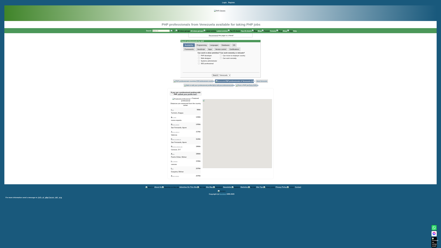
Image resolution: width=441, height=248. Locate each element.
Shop (285, 31)
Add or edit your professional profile (223, 85)
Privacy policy (281, 187)
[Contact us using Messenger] (434, 235)
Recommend (213, 35)
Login (224, 2)
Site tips (259, 187)
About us (158, 187)
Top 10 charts (246, 31)
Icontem (223, 194)
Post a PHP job (254, 85)
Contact (298, 187)
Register (231, 2)
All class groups (197, 31)
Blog (259, 31)
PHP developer (206, 55)
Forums (273, 31)
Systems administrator (209, 61)
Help (295, 31)
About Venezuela (261, 81)
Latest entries (222, 31)
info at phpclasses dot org (50, 197)
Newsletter (227, 187)
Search (148, 31)
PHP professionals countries (205, 81)
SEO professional (207, 63)
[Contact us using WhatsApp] (434, 229)
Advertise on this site (188, 187)
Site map (209, 187)
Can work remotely (229, 58)
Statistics (244, 187)
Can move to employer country (234, 55)
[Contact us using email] (435, 242)
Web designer (206, 58)
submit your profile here (187, 94)
